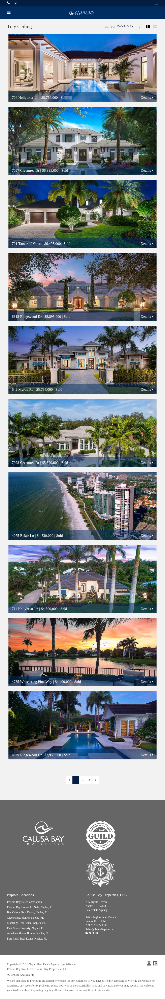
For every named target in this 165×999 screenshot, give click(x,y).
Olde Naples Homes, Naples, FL (25, 917)
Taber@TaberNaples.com (100, 929)
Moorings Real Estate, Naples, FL (26, 922)
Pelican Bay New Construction (24, 901)
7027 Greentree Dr (25, 170)
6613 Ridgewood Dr (27, 317)
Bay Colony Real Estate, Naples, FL (27, 912)
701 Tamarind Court (26, 244)
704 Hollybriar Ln (25, 98)
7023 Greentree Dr (25, 463)
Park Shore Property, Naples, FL (25, 928)
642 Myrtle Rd (22, 389)
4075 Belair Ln (23, 536)
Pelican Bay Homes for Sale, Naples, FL (30, 907)
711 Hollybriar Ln (25, 609)
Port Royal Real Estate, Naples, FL (27, 938)
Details (146, 98)
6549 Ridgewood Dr (27, 755)
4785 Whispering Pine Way (32, 682)
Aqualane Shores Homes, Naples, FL (28, 933)
